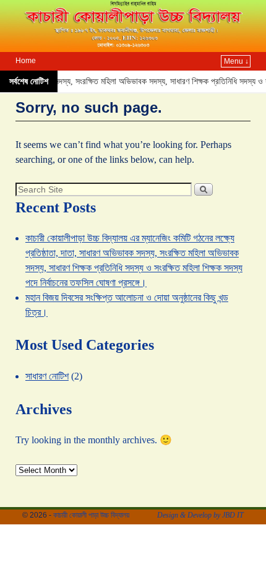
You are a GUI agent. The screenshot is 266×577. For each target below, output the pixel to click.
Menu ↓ (236, 61)
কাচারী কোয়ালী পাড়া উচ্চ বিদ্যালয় (91, 515)
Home (25, 60)
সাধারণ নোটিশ (47, 376)
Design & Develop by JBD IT (200, 515)
